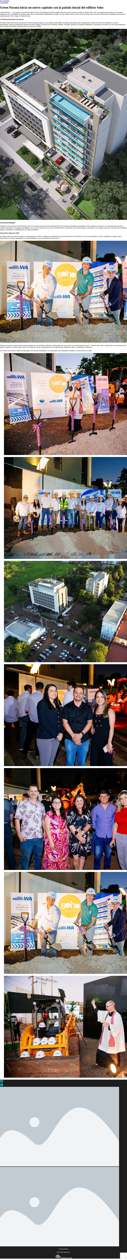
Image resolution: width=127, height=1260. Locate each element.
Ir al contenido (4, 1)
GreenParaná (4, 2)
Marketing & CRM (66, 1258)
